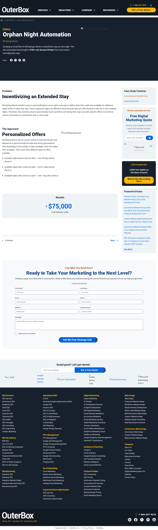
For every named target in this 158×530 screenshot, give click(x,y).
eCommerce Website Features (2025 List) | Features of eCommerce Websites (137, 230)
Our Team (128, 450)
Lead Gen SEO (7, 414)
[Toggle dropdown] (50, 10)
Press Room (129, 465)
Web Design (130, 395)
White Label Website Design (135, 411)
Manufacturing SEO (9, 486)
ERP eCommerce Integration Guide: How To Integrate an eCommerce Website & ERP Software (137, 241)
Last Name (84, 288)
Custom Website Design (134, 417)
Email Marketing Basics (93, 495)
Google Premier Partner (52, 450)
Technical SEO (7, 417)
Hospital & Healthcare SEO (12, 456)
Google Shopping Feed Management (98, 438)
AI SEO (45, 399)
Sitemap (128, 474)
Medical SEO (7, 450)
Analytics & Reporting (93, 447)
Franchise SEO (7, 453)
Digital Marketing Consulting (94, 423)
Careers (127, 459)
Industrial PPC (7, 477)
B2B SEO (5, 441)
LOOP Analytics (90, 453)
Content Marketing (9, 432)
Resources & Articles (132, 456)
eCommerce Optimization (52, 499)
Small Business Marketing (94, 414)
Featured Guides (91, 471)
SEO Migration (48, 426)
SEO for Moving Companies (12, 447)
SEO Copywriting (8, 429)
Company (129, 444)
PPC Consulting (49, 447)
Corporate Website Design (134, 402)
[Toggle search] (151, 5)
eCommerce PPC (49, 453)
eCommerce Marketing (92, 417)
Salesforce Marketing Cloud (94, 432)
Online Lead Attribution (92, 465)
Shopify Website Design (134, 435)
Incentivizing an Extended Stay (135, 96)
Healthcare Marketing (92, 435)
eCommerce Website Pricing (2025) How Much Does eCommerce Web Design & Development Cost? (137, 211)
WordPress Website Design (135, 405)
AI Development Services (93, 405)
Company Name (85, 307)
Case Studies (9, 20)
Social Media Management (94, 429)
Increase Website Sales (92, 486)
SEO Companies (90, 474)
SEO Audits (6, 420)
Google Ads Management (52, 441)
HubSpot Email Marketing (52, 483)
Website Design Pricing (92, 492)
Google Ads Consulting (51, 456)
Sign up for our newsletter (27, 333)
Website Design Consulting (135, 420)
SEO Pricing (88, 477)
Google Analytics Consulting (94, 456)
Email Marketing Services (93, 420)
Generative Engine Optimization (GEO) (57, 402)
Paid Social (47, 459)
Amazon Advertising (91, 426)
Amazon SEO (48, 408)
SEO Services (8, 395)
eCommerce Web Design (135, 429)
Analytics (87, 450)
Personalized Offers (131, 101)
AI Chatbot (88, 402)
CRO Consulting (49, 496)
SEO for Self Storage (10, 465)
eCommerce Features (92, 489)
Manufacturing (8, 471)
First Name (19, 288)
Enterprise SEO (7, 405)
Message (18, 317)
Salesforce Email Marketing (53, 477)
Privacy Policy (130, 477)
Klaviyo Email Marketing (52, 474)
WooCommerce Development (136, 408)
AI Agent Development (92, 408)
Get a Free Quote (141, 10)
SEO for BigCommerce (51, 417)
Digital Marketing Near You (135, 471)
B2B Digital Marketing (92, 411)
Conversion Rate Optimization (56, 490)
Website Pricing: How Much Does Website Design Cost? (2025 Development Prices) (136, 200)
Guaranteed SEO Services (93, 483)
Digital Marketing (91, 395)
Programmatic (48, 462)
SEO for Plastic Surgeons (11, 462)
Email (7, 29)
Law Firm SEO (7, 444)
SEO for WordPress (50, 414)
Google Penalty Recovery (52, 429)
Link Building (48, 423)
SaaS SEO (6, 408)
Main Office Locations (133, 468)
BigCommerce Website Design (136, 438)
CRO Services (48, 493)
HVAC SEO (6, 459)
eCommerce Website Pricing (94, 480)
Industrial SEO (7, 474)
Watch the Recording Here (138, 180)
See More (128, 249)
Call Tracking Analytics (92, 459)
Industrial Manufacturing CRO (13, 483)
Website (18, 307)
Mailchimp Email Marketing (53, 480)
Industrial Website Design (11, 480)
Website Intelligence (91, 462)
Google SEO (47, 405)
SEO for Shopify (49, 411)
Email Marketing (50, 468)
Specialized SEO (50, 395)
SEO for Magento (49, 420)
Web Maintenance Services (135, 423)
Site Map (99, 528)
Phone (82, 298)
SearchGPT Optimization (93, 441)
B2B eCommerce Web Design (136, 414)
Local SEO (6, 411)
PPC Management (51, 435)
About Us (128, 447)
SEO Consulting (8, 426)
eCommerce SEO (8, 402)
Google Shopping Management (55, 444)
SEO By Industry (9, 438)
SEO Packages (7, 423)
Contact (128, 462)
